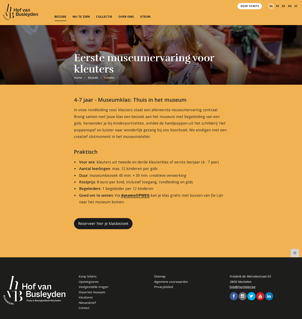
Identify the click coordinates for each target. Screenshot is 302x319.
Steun (145, 16)
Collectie (104, 16)
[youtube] (260, 296)
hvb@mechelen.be (243, 287)
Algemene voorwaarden (171, 282)
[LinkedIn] (269, 296)
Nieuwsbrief (87, 303)
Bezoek (60, 16)
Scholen (109, 78)
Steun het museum (92, 292)
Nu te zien (81, 16)
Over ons (126, 16)
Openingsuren (89, 282)
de (283, 6)
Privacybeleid (163, 287)
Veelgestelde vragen (93, 287)
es (295, 6)
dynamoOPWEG (135, 195)
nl (271, 6)
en (290, 6)
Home (78, 78)
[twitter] (251, 296)
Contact (84, 308)
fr (277, 6)
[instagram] (243, 296)
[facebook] (234, 296)
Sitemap (160, 276)
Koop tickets (250, 6)
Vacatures (86, 297)
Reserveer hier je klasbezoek (103, 223)
